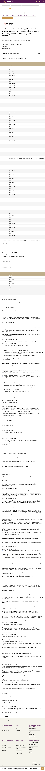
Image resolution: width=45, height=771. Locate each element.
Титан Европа (18, 730)
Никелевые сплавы (7, 725)
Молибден (4, 745)
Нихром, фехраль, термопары (7, 727)
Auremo (8, 2)
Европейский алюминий (33, 745)
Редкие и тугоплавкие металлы (8, 741)
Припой (30, 749)
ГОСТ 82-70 (26, 15)
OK (42, 768)
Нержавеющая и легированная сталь (22, 741)
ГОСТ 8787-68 (12, 15)
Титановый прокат (19, 727)
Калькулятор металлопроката (13, 720)
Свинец (30, 752)
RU (36, 1)
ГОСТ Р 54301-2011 (6, 13)
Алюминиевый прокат (33, 742)
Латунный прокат (32, 736)
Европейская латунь (33, 737)
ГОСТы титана (18, 728)
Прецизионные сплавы (6, 728)
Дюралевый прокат (33, 744)
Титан (17, 725)
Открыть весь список (7, 18)
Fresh (39, 764)
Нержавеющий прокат (20, 745)
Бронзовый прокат (32, 728)
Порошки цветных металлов (21, 743)
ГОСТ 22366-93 (28, 13)
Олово (30, 751)
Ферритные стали (19, 751)
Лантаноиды (4, 750)
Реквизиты (4, 763)
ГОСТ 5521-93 (14, 13)
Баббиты (31, 747)
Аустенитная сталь (19, 750)
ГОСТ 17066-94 (35, 13)
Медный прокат (32, 734)
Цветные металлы (34, 740)
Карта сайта (34, 762)
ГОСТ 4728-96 (21, 13)
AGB (2, 765)
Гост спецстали (4, 732)
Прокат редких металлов (6, 747)
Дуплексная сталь (19, 753)
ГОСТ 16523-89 (5, 15)
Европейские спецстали (6, 730)
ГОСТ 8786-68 (19, 15)
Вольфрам (4, 743)
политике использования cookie (11, 769)
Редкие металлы (5, 748)
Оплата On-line (4, 720)
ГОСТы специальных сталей (21, 755)
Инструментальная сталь (20, 756)
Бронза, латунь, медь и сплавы (35, 726)
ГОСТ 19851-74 (32, 15)
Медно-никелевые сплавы (34, 732)
